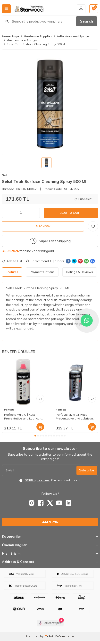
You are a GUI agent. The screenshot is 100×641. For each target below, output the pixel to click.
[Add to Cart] (40, 427)
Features (12, 272)
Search (86, 21)
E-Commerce (64, 636)
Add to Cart (70, 212)
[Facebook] (40, 503)
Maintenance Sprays (22, 40)
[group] (50, 102)
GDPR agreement (37, 480)
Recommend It (40, 261)
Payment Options (42, 272)
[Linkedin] (68, 503)
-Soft (50, 636)
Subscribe (86, 470)
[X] (50, 503)
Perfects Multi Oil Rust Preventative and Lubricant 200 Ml (23, 416)
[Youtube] (59, 503)
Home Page (10, 36)
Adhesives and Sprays (73, 36)
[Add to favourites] (40, 399)
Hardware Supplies (38, 36)
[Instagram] (31, 503)
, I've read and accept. (53, 480)
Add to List (14, 261)
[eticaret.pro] (50, 627)
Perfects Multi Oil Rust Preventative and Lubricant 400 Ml (75, 416)
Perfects (9, 409)
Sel (4, 175)
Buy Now (43, 226)
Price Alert (85, 199)
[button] (35, 435)
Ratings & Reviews (79, 272)
